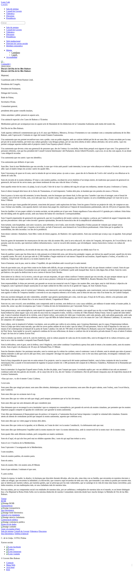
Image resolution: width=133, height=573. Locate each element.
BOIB (3, 501)
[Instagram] (13, 551)
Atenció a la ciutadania (10, 515)
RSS (8, 570)
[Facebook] (13, 547)
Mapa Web (10, 565)
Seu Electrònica (7, 510)
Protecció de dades (8, 524)
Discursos (10, 16)
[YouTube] (13, 554)
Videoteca (10, 13)
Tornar (3, 499)
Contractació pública (9, 520)
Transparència (6, 506)
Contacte (10, 563)
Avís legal (10, 567)
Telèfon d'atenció (21, 534)
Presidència (11, 18)
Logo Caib (5, 2)
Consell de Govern (14, 11)
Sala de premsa (12, 9)
